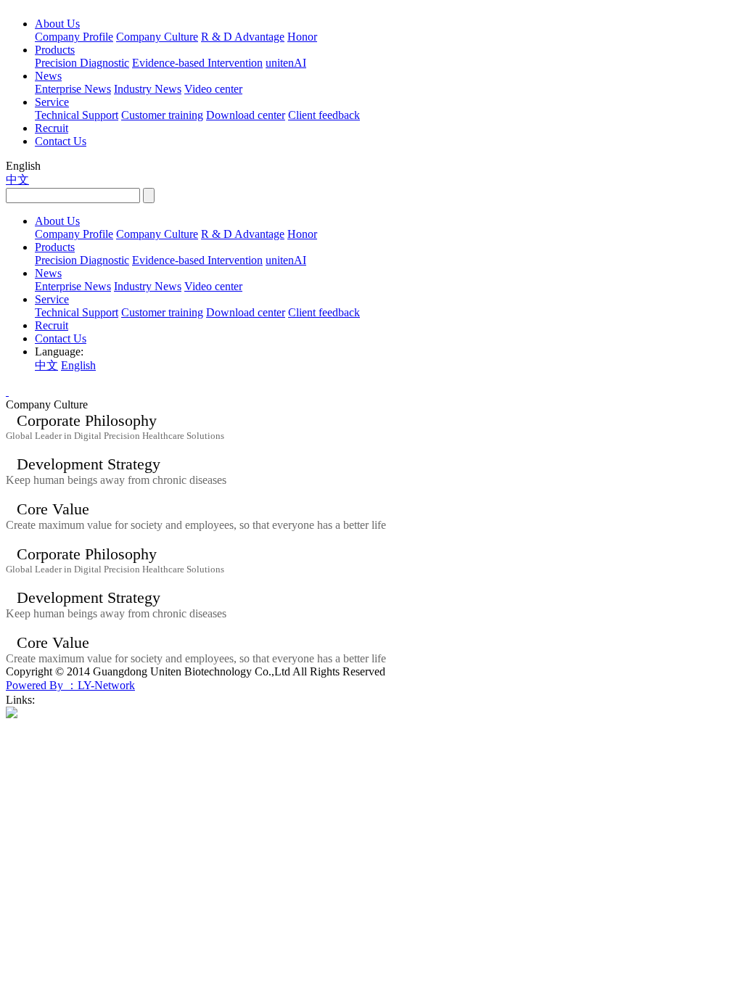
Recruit (51, 128)
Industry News (147, 89)
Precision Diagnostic (82, 63)
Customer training (162, 115)
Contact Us (60, 141)
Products (55, 50)
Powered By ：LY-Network (70, 685)
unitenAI (286, 63)
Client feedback (324, 115)
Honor (302, 36)
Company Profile (74, 36)
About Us (57, 23)
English (78, 365)
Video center (213, 89)
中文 (17, 179)
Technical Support (76, 115)
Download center (245, 115)
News (48, 76)
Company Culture (157, 36)
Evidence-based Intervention (197, 63)
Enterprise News (73, 89)
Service (52, 102)
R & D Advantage (242, 36)
